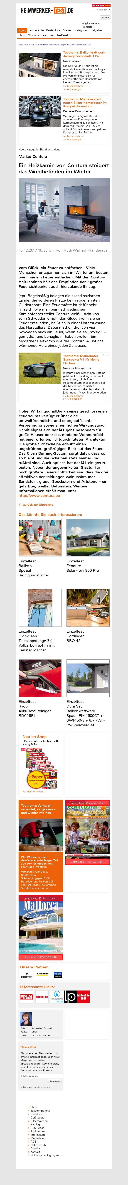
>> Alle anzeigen (72, 89)
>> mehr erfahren (33, 791)
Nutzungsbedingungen (45, 1155)
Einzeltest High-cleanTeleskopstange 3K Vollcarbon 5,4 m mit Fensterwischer (37, 641)
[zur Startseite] (51, 10)
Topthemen (38, 1131)
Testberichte (36, 30)
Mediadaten (38, 1138)
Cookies (36, 1148)
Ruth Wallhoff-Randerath (42, 1028)
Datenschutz (38, 1145)
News (22, 30)
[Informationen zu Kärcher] (42, 975)
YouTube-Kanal (59, 35)
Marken (67, 30)
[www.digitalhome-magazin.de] (26, 1006)
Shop (22, 35)
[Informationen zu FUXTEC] (27, 975)
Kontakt (35, 1152)
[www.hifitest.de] (42, 1006)
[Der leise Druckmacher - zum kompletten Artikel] (41, 120)
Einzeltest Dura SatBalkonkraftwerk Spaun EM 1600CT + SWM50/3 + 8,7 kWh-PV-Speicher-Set (85, 713)
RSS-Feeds (37, 1128)
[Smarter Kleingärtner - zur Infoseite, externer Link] (41, 378)
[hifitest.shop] (83, 1006)
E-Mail (34, 1032)
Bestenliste (53, 30)
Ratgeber (96, 30)
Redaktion (37, 1114)
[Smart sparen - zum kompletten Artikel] (41, 71)
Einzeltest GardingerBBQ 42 (75, 636)
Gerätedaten (38, 1117)
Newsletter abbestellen (36, 1087)
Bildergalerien (39, 1121)
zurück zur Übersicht (38, 505)
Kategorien (81, 30)
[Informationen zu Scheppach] (58, 975)
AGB (33, 1141)
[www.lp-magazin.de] (70, 1006)
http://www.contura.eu (39, 495)
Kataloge (36, 1124)
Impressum (38, 1135)
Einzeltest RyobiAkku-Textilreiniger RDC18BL (35, 708)
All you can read (37, 35)
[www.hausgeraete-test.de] (57, 1006)
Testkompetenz (40, 1111)
